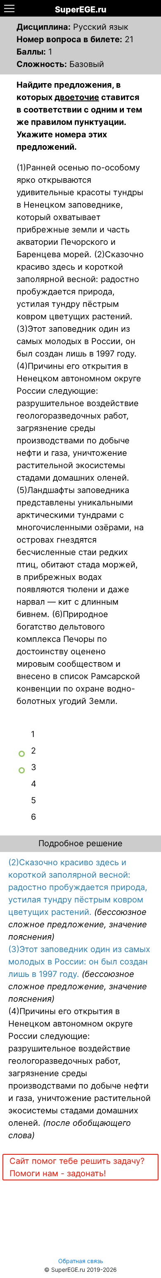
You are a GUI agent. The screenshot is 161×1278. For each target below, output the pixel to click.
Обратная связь (80, 1260)
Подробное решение (80, 843)
